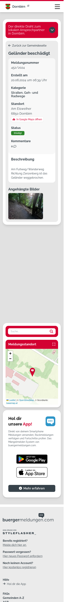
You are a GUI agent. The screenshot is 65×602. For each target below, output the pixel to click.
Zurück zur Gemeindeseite (28, 45)
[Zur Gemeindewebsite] (28, 6)
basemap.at (12, 402)
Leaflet (11, 399)
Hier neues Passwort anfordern (22, 556)
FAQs (6, 593)
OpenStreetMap (26, 399)
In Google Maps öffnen (29, 119)
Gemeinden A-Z (13, 598)
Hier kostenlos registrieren (19, 567)
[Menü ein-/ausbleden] (57, 6)
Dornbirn (18, 6)
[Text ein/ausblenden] (52, 30)
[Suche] (51, 331)
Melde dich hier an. (15, 545)
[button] (32, 372)
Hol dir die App (16, 584)
